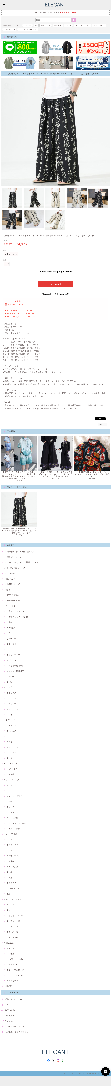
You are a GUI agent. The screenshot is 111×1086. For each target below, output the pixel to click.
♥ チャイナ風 (9, 606)
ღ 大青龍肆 (11, 627)
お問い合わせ (11, 1010)
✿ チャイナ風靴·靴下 (15, 671)
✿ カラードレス (13, 937)
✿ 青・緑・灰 (12, 932)
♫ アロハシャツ (11, 573)
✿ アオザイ (11, 948)
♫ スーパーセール (12, 600)
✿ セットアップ (13, 655)
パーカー (27, 25)
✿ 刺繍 (9, 801)
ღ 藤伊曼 (10, 774)
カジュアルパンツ (82, 25)
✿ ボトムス (11, 660)
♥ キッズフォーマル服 (13, 959)
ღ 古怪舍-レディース (15, 611)
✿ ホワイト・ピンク (15, 915)
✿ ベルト (10, 872)
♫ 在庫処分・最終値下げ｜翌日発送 (19, 551)
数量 (4, 260)
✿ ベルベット (12, 812)
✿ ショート (11, 785)
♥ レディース (9, 720)
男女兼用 (58, 25)
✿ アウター (11, 703)
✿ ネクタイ (11, 883)
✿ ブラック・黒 (13, 921)
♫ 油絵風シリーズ (12, 584)
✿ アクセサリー (13, 845)
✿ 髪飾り (10, 850)
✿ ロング (10, 790)
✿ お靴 (9, 714)
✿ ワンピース (12, 649)
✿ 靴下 (9, 877)
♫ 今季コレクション (12, 557)
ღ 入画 (9, 633)
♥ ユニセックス (10, 763)
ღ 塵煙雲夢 (11, 638)
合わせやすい (9, 29)
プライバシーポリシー (15, 1026)
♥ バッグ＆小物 (10, 834)
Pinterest (9, 1021)
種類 (4, 250)
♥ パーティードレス (12, 899)
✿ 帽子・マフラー (14, 856)
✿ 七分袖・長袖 (13, 828)
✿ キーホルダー (13, 867)
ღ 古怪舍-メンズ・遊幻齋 (17, 617)
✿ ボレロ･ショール (15, 975)
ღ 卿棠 (9, 622)
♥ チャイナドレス (11, 780)
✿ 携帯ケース (12, 861)
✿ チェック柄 (12, 818)
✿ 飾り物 (10, 676)
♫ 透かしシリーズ (12, 579)
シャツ (68, 25)
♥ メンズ (8, 687)
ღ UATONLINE (12, 769)
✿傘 (8, 894)
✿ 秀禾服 (10, 953)
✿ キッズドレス (13, 964)
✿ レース (10, 807)
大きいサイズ (99, 25)
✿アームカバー (13, 888)
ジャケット (45, 25)
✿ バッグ (10, 839)
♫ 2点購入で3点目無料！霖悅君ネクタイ (21, 562)
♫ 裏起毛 (8, 986)
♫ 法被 (7, 590)
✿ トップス (11, 644)
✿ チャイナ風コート (15, 665)
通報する (102, 424)
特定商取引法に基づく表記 (17, 1032)
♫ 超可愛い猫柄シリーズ (14, 568)
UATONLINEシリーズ (28, 29)
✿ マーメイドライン (15, 796)
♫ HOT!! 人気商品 (11, 595)
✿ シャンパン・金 (14, 926)
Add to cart (55, 283)
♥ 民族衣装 (9, 943)
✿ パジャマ (11, 682)
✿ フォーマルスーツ (15, 970)
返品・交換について (14, 999)
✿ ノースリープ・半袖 (16, 823)
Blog (7, 1005)
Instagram (10, 1015)
